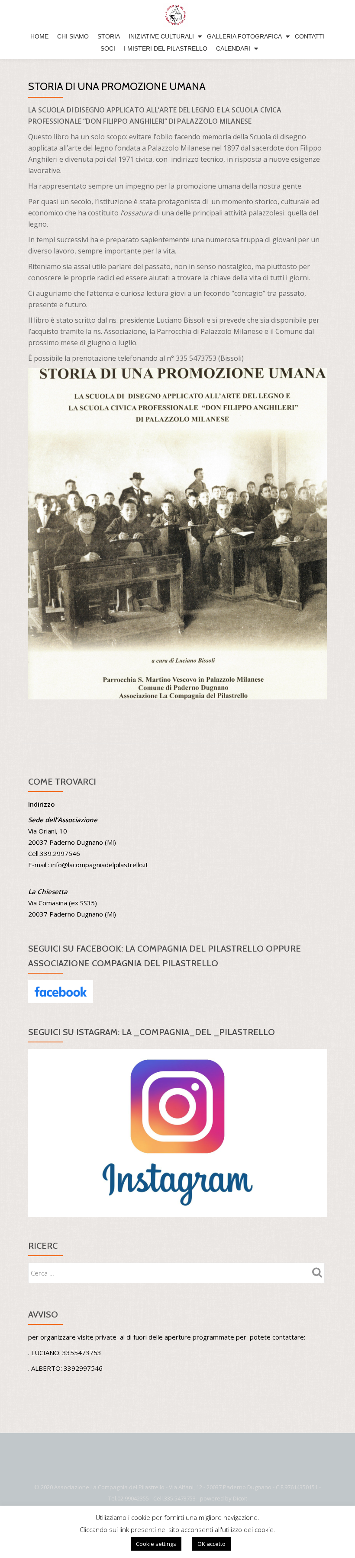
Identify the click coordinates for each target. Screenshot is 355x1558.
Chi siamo (73, 36)
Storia (108, 36)
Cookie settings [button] (156, 1544)
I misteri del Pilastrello (165, 48)
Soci (107, 48)
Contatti (310, 36)
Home (39, 36)
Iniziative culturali (161, 36)
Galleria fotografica (244, 36)
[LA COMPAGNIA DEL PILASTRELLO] (177, 15)
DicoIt (240, 1498)
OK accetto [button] (211, 1544)
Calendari (233, 48)
